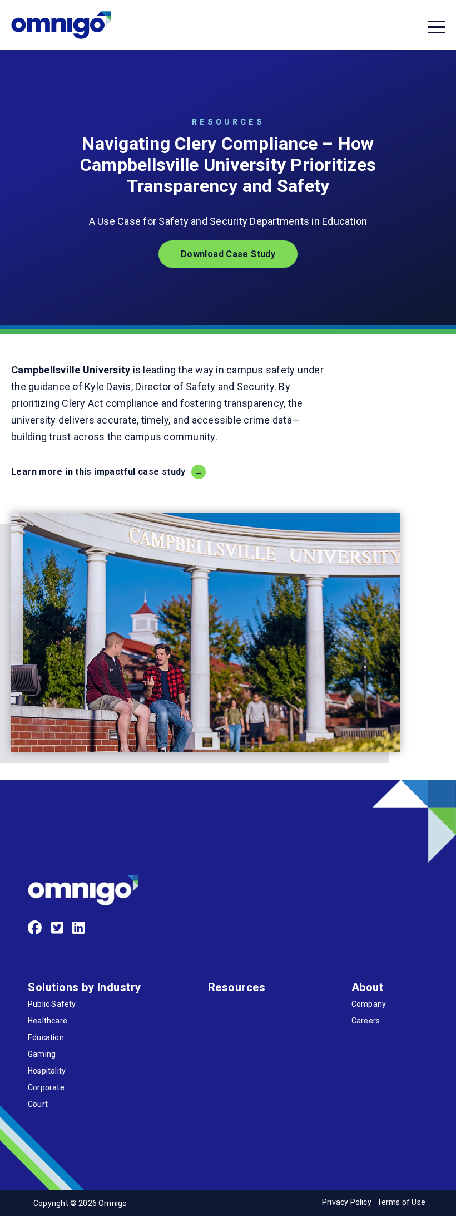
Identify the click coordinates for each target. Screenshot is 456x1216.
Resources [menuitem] (237, 987)
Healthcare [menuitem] (47, 1020)
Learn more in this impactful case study (98, 471)
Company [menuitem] (368, 1004)
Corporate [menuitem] (46, 1087)
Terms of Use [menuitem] (401, 1202)
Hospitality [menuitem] (47, 1070)
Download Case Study (228, 254)
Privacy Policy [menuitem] (346, 1202)
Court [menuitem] (38, 1104)
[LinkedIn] (78, 928)
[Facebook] (35, 928)
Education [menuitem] (46, 1037)
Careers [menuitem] (365, 1020)
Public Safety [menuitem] (52, 1004)
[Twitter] (57, 928)
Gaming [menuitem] (42, 1054)
